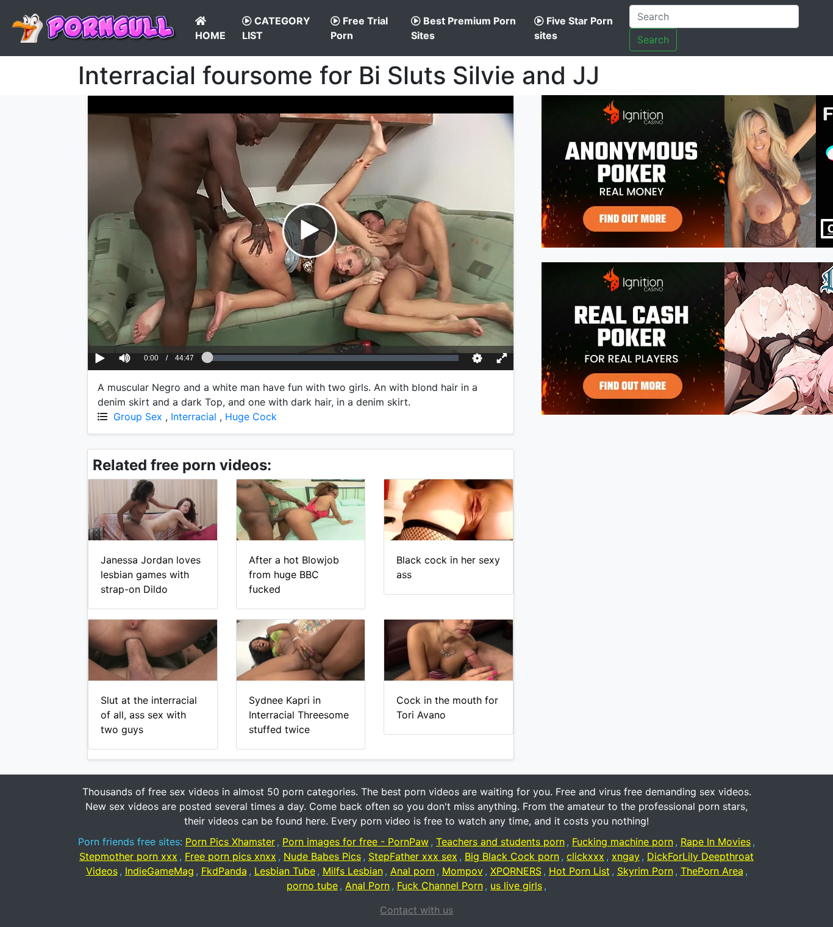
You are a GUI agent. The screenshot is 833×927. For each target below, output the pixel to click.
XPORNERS (516, 871)
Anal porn (412, 871)
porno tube (312, 885)
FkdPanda (224, 871)
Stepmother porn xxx (128, 856)
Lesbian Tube (284, 871)
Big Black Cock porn (512, 856)
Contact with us (416, 910)
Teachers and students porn (500, 842)
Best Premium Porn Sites (463, 28)
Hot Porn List (579, 871)
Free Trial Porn (359, 28)
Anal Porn (367, 885)
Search (653, 40)
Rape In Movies (716, 842)
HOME (210, 35)
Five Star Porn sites (573, 28)
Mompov (462, 871)
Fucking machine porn (622, 842)
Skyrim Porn (645, 871)
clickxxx (585, 856)
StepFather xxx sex (412, 856)
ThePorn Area (712, 871)
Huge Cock (251, 416)
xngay (626, 856)
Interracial (193, 416)
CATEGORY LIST (276, 28)
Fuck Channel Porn (440, 885)
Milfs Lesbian (353, 871)
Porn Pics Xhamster (230, 842)
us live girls (516, 885)
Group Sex (137, 416)
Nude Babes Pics (322, 856)
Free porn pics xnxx (230, 856)
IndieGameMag (159, 871)
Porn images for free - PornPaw (355, 842)
